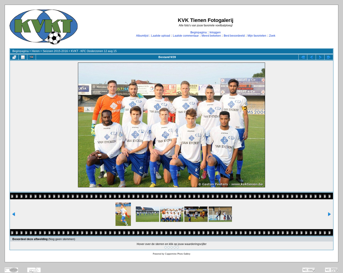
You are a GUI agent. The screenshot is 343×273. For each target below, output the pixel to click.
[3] (171, 247)
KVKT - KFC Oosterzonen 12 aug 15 (94, 51)
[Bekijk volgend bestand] (320, 57)
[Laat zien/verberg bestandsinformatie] (23, 57)
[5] (177, 247)
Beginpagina (198, 32)
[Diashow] (31, 57)
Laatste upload (160, 35)
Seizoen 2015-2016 (55, 51)
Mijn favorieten (257, 35)
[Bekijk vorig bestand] (311, 57)
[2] (168, 247)
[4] (174, 247)
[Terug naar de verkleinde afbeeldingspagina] (14, 57)
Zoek (272, 35)
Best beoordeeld (234, 35)
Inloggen (215, 32)
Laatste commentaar (186, 35)
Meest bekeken (211, 35)
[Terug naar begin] (303, 57)
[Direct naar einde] (329, 57)
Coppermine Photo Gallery (177, 254)
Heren (36, 51)
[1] (165, 247)
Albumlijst (142, 35)
